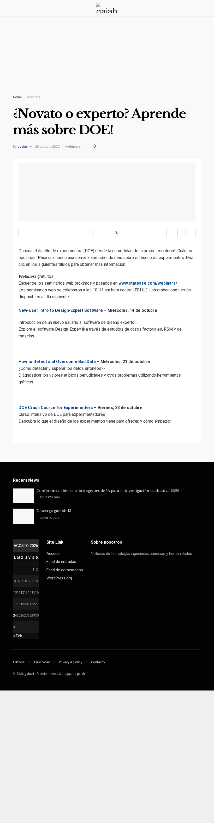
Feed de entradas (61, 561)
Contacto (98, 662)
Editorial (19, 662)
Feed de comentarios (64, 570)
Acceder (53, 553)
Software (93, 310)
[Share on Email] (172, 233)
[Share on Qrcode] (181, 233)
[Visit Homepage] (107, 8)
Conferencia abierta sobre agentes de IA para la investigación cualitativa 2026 (108, 490)
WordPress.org (59, 578)
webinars (33, 97)
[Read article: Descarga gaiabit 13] (23, 516)
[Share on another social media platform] (191, 233)
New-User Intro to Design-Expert (51, 310)
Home (17, 97)
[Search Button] (199, 8)
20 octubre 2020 (47, 146)
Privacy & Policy (70, 662)
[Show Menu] (15, 8)
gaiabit (29, 674)
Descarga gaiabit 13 (54, 511)
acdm (22, 146)
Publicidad (42, 662)
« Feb (17, 636)
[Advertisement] (107, 60)
